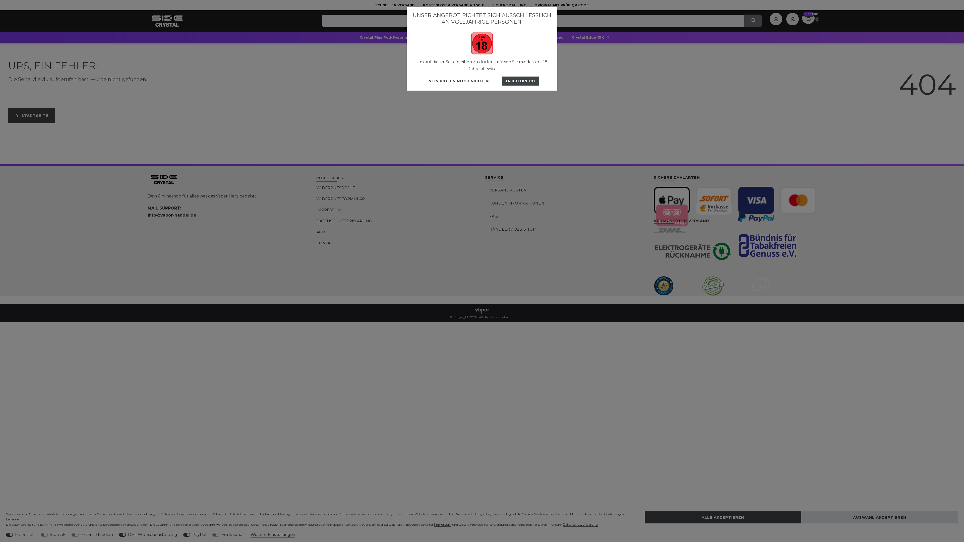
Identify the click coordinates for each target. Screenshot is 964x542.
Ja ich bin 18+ (520, 81)
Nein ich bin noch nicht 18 (459, 81)
